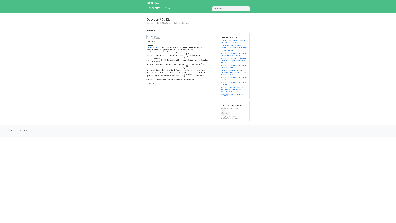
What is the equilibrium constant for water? (234, 78)
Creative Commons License (230, 118)
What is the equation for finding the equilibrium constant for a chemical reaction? (234, 60)
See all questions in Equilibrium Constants (232, 95)
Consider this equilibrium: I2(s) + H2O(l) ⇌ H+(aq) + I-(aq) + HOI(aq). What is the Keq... (234, 72)
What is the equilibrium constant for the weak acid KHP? (234, 66)
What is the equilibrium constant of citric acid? (233, 83)
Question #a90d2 (227, 50)
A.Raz (153, 36)
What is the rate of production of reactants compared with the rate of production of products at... (234, 89)
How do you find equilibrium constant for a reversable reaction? (233, 46)
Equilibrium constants (154, 47)
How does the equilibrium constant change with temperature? (233, 41)
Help (25, 130)
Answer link (150, 84)
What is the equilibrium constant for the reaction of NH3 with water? (234, 54)
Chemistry (153, 8)
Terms (18, 130)
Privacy (10, 130)
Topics (168, 8)
